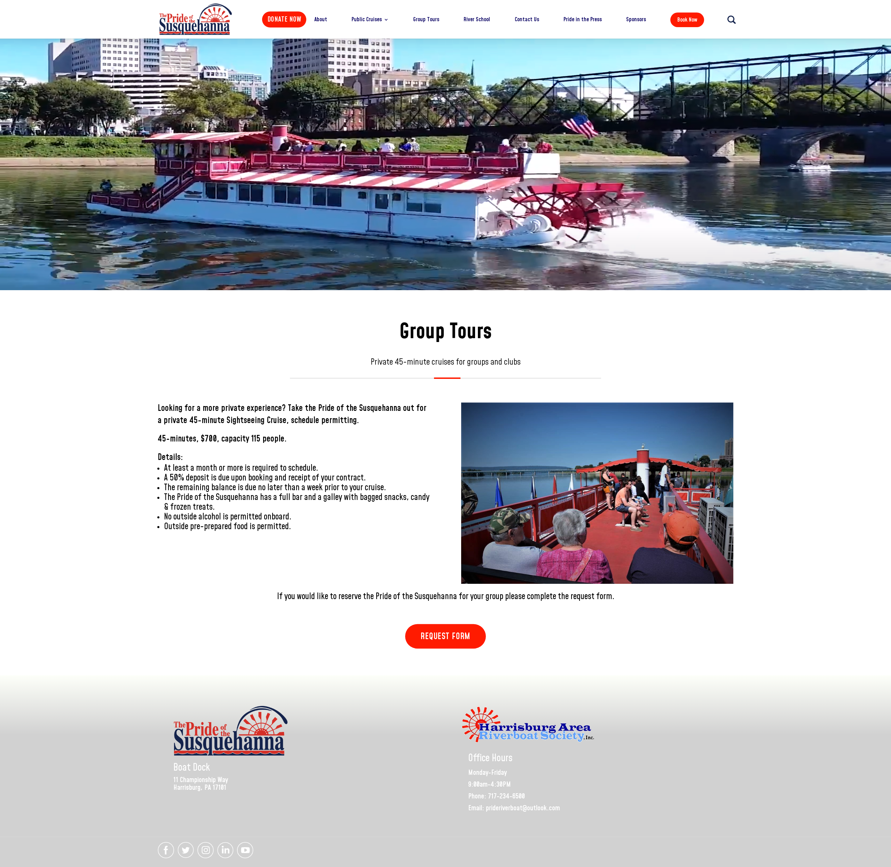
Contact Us (527, 20)
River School (477, 20)
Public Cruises (367, 20)
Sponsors (636, 20)
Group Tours (426, 20)
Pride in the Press (582, 20)
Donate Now (284, 19)
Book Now (687, 20)
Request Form (445, 636)
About (320, 20)
